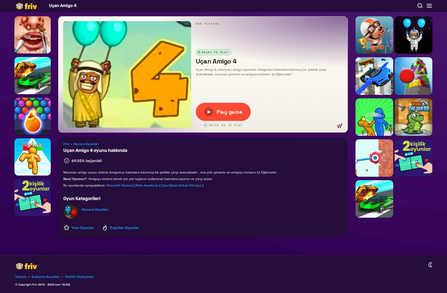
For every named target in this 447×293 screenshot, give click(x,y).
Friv (30, 6)
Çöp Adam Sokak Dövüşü (181, 185)
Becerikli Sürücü (120, 185)
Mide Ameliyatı (147, 185)
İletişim (21, 277)
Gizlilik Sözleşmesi (79, 277)
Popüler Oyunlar (124, 228)
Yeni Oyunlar (82, 228)
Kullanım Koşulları (46, 277)
